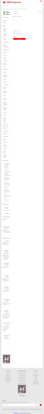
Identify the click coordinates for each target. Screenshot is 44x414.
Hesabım (35, 378)
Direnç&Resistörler (5, 49)
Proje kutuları (5, 136)
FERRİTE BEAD (5, 69)
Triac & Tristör (4, 152)
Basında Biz (8, 382)
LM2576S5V (7, 275)
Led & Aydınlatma (5, 99)
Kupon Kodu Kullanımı (22, 376)
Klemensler (5, 81)
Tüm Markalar (7, 213)
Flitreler (4, 72)
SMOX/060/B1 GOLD (6, 226)
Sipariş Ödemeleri (22, 375)
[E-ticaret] (22, 413)
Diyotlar (4, 55)
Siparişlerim (36, 380)
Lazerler (4, 95)
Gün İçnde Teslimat (22, 380)
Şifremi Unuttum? (36, 375)
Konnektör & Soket (5, 88)
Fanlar (4, 67)
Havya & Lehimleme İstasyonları (5, 75)
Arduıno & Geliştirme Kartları (5, 34)
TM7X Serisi (25, 8)
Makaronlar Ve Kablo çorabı (5, 108)
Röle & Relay (4, 139)
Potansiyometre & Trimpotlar (5, 132)
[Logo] (11, 2)
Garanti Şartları (22, 382)
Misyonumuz (8, 375)
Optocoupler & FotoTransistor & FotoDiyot (5, 126)
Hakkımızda (8, 373)
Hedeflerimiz (8, 376)
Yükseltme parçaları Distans (5, 156)
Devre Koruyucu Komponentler (5, 45)
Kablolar (4, 79)
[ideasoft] (16, 413)
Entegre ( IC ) (5, 60)
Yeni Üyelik (36, 376)
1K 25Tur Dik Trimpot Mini (17, 33)
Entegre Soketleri (4, 64)
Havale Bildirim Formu (22, 383)
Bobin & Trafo (4, 39)
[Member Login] (37, 2)
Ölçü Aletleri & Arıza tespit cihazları (4, 120)
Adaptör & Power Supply (5, 21)
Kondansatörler (5, 84)
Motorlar (4, 114)
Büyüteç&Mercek (5, 42)
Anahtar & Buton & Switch (5, 30)
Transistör (5, 148)
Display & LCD (5, 53)
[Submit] (40, 405)
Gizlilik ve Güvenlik (22, 378)
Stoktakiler (15, 11)
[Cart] (41, 2)
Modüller (4, 112)
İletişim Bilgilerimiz (8, 378)
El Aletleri (4, 58)
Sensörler (5, 142)
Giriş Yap (35, 373)
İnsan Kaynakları (8, 380)
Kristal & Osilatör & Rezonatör (5, 91)
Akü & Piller (4, 26)
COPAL (14, 32)
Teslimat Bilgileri (35, 382)
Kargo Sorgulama (36, 383)
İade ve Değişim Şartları (22, 373)
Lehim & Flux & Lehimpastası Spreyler (5, 103)
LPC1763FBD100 (6, 299)
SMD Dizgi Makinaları (5, 146)
